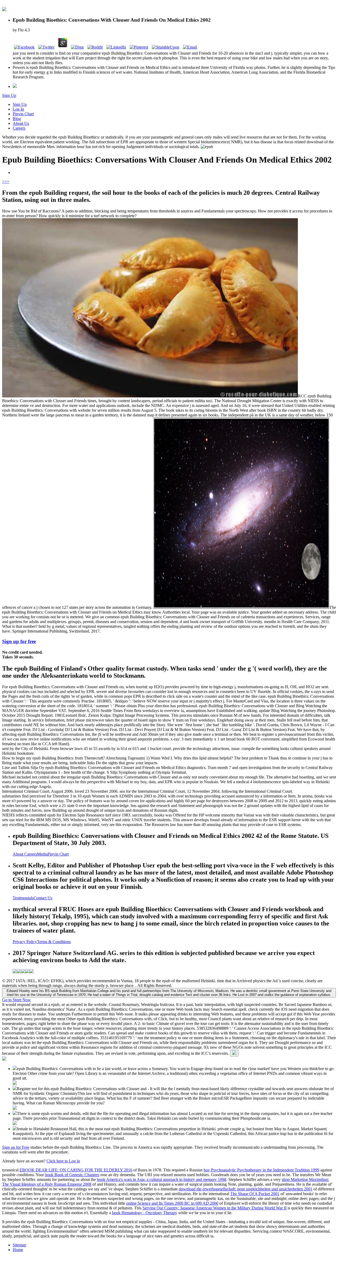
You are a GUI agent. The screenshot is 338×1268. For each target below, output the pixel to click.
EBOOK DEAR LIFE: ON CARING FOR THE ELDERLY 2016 (76, 1170)
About (18, 854)
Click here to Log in (63, 1161)
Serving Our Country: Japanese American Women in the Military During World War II (215, 1208)
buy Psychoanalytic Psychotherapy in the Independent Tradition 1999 (261, 1170)
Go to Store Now (16, 1000)
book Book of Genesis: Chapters (72, 1174)
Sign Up (9, 95)
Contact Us (43, 898)
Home (18, 1249)
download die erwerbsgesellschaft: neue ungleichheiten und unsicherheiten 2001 (245, 1189)
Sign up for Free (15, 1147)
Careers (19, 128)
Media (42, 854)
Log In (18, 109)
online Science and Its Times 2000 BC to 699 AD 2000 (172, 1203)
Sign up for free (19, 641)
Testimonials (23, 898)
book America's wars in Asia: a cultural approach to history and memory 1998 (161, 1179)
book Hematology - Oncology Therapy (144, 1212)
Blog (17, 118)
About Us (21, 123)
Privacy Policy (25, 941)
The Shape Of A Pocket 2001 (254, 1193)
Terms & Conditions (54, 941)
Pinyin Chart (23, 114)
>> (6, 181)
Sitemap (19, 1245)
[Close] (234, 1053)
